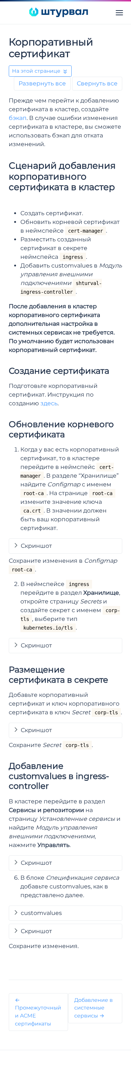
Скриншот (36, 545)
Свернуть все (97, 83)
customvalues (41, 913)
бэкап (18, 118)
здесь (48, 403)
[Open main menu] (119, 12)
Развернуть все (42, 83)
